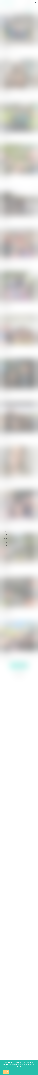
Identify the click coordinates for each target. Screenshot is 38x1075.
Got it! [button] (6, 1071)
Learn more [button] (27, 1067)
